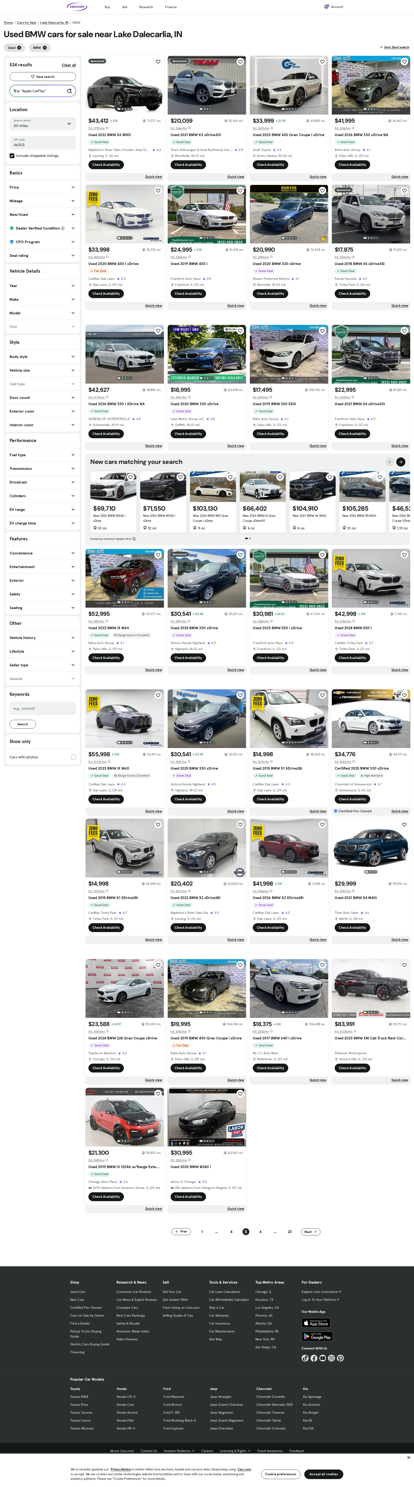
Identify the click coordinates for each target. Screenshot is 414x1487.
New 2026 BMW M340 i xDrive (109, 518)
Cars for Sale (26, 22)
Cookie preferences (280, 1474)
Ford (167, 1389)
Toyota (75, 1389)
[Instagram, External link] (331, 1358)
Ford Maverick (173, 1397)
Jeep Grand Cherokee (226, 1404)
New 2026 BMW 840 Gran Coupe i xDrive (210, 518)
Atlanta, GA (263, 1323)
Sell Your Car (172, 1292)
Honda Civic (125, 1404)
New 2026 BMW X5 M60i (359, 515)
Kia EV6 (308, 1428)
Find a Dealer (80, 1323)
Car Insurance (219, 1323)
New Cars (77, 1299)
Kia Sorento (311, 1404)
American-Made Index (132, 1331)
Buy (107, 7)
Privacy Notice (121, 1469)
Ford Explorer (173, 1428)
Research (146, 7)
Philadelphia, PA (266, 1331)
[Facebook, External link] (313, 1358)
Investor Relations (177, 1451)
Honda (121, 1389)
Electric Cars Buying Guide (89, 1344)
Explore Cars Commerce (320, 1292)
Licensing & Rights (233, 1451)
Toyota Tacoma (81, 1412)
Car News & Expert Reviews (136, 1299)
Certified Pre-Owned (85, 1307)
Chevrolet (264, 1389)
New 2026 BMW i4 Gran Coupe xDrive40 (259, 518)
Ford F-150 (171, 1412)
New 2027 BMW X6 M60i (309, 515)
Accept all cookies (324, 1474)
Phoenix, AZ (264, 1315)
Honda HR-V (126, 1428)
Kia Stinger (311, 1412)
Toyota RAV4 (79, 1397)
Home (8, 22)
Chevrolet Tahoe (268, 1420)
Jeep (213, 1389)
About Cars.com (122, 1451)
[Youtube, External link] (322, 1358)
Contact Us (149, 1451)
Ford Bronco (172, 1404)
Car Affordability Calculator (229, 1299)
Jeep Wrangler (220, 1397)
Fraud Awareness (270, 1451)
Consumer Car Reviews (133, 1292)
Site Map (215, 1339)
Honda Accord (127, 1412)
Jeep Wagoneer (221, 1412)
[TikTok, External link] (305, 1358)
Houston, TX (264, 1299)
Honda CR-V (126, 1397)
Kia (305, 1389)
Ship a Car (216, 1307)
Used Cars (77, 1292)
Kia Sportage (312, 1397)
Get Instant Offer (175, 1299)
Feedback (296, 1451)
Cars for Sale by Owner (87, 1315)
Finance (171, 7)
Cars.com (244, 1469)
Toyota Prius (79, 1404)
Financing (77, 1352)
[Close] (408, 1457)
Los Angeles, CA (267, 1307)
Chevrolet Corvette (270, 1397)
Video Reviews (127, 1339)
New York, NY (265, 1339)
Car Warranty (219, 1315)
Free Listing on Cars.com (181, 1307)
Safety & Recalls (128, 1323)
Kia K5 (307, 1420)
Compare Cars (127, 1307)
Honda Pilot (125, 1420)
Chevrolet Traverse (270, 1412)
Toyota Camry (80, 1420)
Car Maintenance (222, 1331)
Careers (207, 1451)
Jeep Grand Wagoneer (226, 1420)
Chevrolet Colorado (271, 1428)
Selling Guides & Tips (178, 1315)
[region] (207, 1470)
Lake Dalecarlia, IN (54, 22)
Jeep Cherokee (221, 1428)
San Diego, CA (265, 1347)
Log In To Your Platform (319, 1299)
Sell (124, 7)
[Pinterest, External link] (340, 1358)
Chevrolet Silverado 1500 (274, 1404)
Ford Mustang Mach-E (179, 1420)
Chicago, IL (263, 1292)
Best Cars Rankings (130, 1315)
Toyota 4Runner (82, 1428)
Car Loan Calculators (224, 1292)
